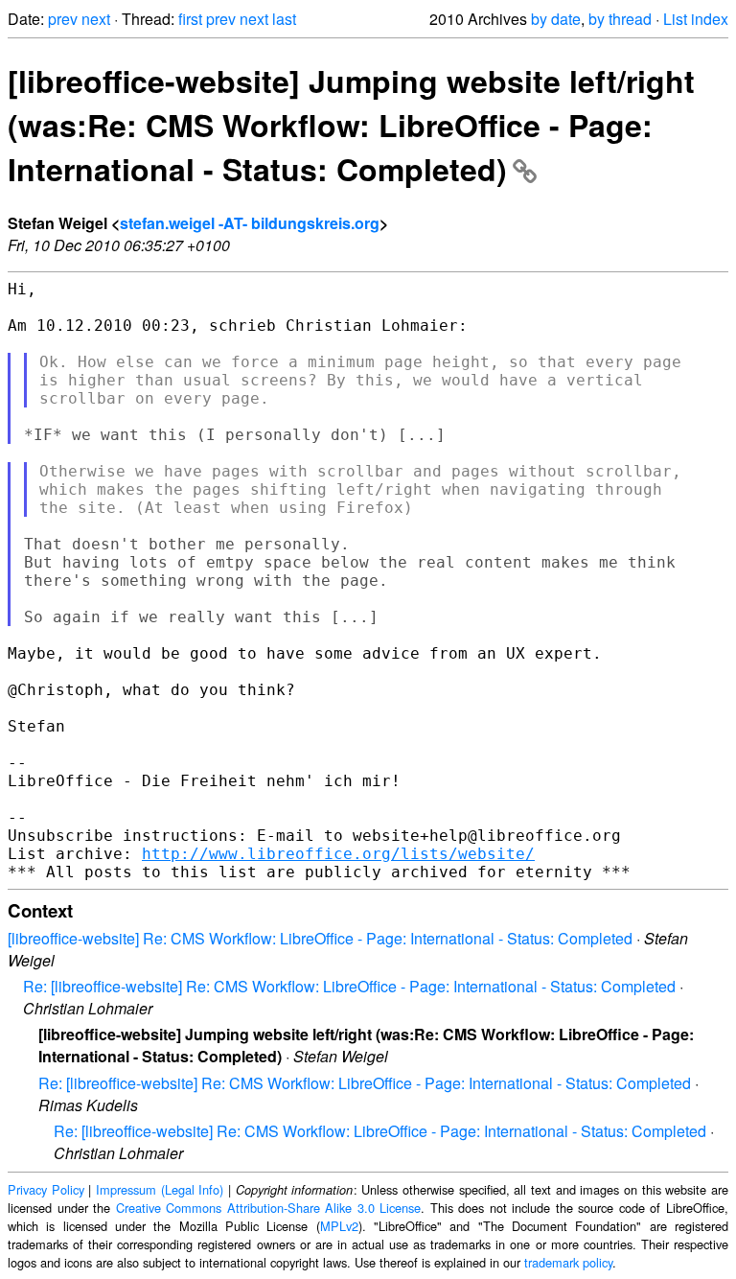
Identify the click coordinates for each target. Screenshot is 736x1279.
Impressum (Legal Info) (159, 1189)
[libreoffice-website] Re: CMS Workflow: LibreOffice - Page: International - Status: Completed (320, 938)
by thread (620, 19)
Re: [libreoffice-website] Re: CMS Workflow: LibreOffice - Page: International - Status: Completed (349, 986)
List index (695, 19)
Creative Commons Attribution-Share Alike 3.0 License (269, 1207)
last (284, 19)
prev (63, 19)
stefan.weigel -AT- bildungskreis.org (250, 223)
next (95, 19)
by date (556, 19)
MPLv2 (339, 1226)
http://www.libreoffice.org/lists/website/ (338, 854)
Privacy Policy (46, 1189)
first (190, 19)
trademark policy (568, 1262)
